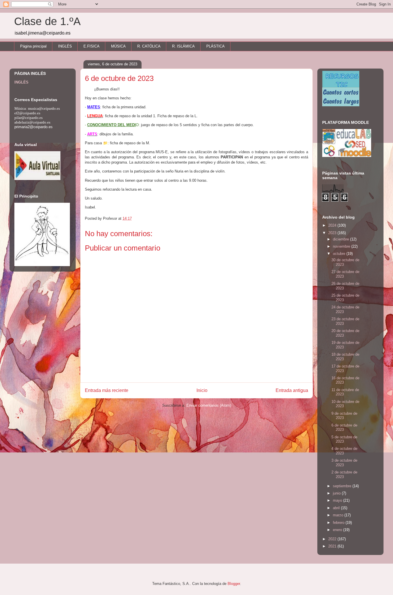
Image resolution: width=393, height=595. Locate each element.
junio (337, 493)
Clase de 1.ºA (47, 21)
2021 (332, 546)
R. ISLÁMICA (183, 46)
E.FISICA (91, 46)
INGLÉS (65, 46)
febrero (339, 522)
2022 (332, 539)
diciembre (341, 239)
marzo (338, 515)
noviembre (342, 246)
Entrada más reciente (106, 390)
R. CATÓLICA (149, 46)
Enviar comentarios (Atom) (208, 405)
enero (338, 530)
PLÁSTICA (215, 46)
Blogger (234, 583)
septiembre (342, 486)
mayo (338, 500)
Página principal (33, 46)
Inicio (202, 390)
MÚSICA (118, 46)
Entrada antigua (292, 390)
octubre (339, 253)
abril (337, 508)
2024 (332, 225)
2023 (332, 233)
